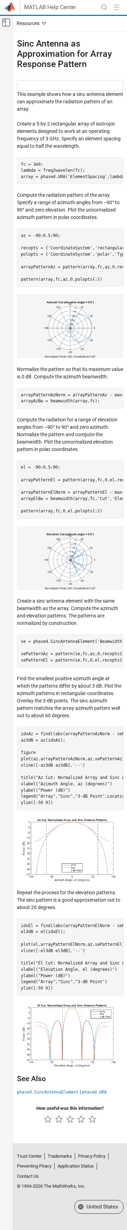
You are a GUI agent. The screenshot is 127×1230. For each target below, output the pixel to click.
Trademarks (60, 1156)
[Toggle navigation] (30, 23)
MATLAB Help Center (50, 7)
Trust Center (29, 1156)
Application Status (76, 1166)
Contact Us (28, 1176)
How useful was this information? (70, 1108)
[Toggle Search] (104, 7)
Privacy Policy (91, 1156)
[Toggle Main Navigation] (117, 7)
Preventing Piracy (34, 1166)
